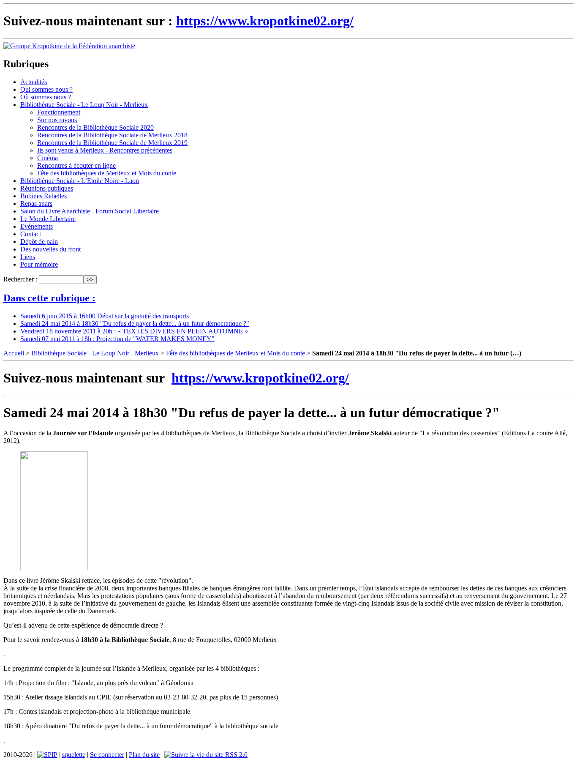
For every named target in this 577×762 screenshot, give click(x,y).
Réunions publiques (46, 188)
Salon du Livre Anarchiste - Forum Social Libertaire (89, 211)
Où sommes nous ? (45, 97)
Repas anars (36, 203)
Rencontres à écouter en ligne (76, 165)
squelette (73, 754)
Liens (27, 256)
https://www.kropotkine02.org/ (265, 20)
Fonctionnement (58, 112)
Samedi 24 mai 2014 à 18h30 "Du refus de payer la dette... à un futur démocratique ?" (134, 323)
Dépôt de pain (39, 241)
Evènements (36, 226)
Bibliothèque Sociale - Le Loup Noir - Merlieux (84, 104)
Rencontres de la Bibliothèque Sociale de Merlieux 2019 (112, 142)
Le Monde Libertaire (48, 218)
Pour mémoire (39, 264)
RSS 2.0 (235, 754)
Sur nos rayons (57, 119)
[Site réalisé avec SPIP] (47, 754)
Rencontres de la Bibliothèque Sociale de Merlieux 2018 (112, 135)
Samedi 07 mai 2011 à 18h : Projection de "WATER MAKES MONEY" (117, 338)
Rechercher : (20, 279)
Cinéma (47, 157)
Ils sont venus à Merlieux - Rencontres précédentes (104, 150)
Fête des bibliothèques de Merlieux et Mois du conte (106, 173)
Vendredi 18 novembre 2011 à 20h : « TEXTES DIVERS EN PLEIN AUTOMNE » (134, 331)
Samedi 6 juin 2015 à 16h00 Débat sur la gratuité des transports (104, 316)
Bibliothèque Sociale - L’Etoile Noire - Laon (79, 180)
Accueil (13, 353)
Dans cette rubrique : (49, 297)
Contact (30, 234)
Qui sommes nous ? (46, 89)
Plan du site (144, 754)
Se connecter (107, 754)
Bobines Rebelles (43, 195)
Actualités (33, 81)
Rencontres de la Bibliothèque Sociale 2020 (95, 127)
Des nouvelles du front (50, 249)
